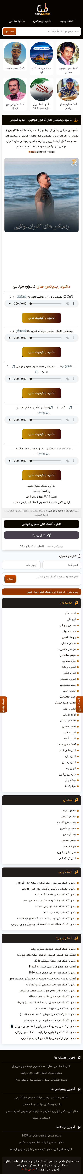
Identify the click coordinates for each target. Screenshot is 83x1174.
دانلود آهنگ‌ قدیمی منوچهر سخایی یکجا (53, 949)
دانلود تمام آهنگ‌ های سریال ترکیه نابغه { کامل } (48, 1014)
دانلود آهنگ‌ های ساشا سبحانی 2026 (55, 961)
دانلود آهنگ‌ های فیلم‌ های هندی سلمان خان (50, 1020)
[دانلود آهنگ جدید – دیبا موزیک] (42, 9)
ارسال (10, 579)
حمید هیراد (69, 631)
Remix (32, 152)
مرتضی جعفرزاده (66, 649)
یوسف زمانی (69, 637)
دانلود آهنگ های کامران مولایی (41, 524)
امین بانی (70, 756)
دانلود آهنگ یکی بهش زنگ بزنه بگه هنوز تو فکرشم (46, 918)
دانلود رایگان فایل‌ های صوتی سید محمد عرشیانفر (47, 991)
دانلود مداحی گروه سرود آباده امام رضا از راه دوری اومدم (41, 1149)
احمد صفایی (69, 726)
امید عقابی (70, 732)
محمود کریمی (68, 811)
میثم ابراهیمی (68, 655)
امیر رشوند (70, 738)
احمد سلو (70, 613)
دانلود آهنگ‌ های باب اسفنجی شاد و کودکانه (51, 985)
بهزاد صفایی (69, 661)
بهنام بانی (70, 780)
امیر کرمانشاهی (67, 858)
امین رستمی (69, 762)
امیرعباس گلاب (67, 750)
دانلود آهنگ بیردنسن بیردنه (59, 912)
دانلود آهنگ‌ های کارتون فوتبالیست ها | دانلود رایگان (45, 1032)
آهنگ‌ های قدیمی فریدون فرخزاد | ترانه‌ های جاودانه (46, 955)
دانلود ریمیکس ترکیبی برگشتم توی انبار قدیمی (49, 889)
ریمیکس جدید (55, 546)
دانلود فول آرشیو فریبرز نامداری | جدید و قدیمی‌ (48, 1038)
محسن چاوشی (68, 625)
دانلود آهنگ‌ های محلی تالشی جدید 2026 (52, 996)
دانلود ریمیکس (42, 21)
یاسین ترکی (69, 691)
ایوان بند (70, 768)
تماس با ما (28, 1169)
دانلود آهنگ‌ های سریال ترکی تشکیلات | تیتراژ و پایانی (45, 1002)
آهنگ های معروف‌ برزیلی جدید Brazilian (52, 967)
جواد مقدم (70, 846)
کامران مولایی (55, 511)
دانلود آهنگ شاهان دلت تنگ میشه (55, 895)
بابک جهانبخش (67, 697)
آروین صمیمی (68, 679)
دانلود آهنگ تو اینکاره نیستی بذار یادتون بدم (50, 900)
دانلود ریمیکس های (53, 286)
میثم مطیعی (68, 840)
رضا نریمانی (69, 834)
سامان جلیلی (68, 643)
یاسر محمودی (68, 685)
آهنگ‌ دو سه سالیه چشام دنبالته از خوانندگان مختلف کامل (42, 979)
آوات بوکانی (69, 715)
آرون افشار (70, 673)
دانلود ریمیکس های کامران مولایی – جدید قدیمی (41, 120)
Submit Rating (42, 491)
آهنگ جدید (67, 21)
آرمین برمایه (68, 667)
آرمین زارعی (69, 709)
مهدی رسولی (68, 817)
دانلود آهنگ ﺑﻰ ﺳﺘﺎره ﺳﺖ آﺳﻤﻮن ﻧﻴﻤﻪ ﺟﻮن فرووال (46, 883)
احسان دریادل (68, 720)
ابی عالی (71, 619)
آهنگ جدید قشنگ (65, 703)
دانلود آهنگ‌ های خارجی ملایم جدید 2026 (52, 973)
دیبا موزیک (72, 511)
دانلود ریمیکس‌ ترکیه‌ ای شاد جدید (41, 1104)
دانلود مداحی (17, 21)
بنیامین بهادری (67, 774)
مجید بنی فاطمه (66, 822)
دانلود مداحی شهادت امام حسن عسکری (41, 1142)
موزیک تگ (70, 786)
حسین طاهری (68, 828)
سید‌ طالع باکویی (66, 852)
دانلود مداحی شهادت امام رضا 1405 (41, 1136)
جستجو (9, 31)
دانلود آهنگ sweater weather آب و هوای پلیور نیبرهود (43, 924)
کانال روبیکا (38, 535)
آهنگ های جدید (66, 744)
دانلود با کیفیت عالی (41, 318)
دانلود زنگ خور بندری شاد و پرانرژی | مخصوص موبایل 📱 (43, 1026)
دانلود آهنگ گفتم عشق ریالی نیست (55, 906)
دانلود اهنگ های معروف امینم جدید (55, 1008)
